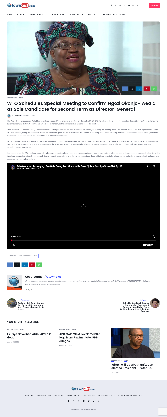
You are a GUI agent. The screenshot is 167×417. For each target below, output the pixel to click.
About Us (29, 395)
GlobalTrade (12, 256)
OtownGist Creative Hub (112, 14)
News (19, 14)
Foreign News (12, 98)
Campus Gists (76, 14)
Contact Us (154, 5)
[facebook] (125, 88)
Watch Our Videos (106, 395)
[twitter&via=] (132, 88)
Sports (91, 14)
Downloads (58, 14)
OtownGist (17, 116)
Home (9, 14)
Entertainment (37, 14)
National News (12, 329)
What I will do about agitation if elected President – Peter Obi (133, 366)
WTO (35, 256)
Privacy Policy (73, 395)
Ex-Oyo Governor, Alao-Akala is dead (29, 336)
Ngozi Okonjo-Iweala (25, 256)
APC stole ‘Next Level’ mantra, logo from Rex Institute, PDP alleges (80, 337)
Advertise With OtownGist (50, 395)
